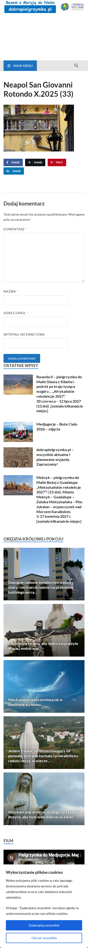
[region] (44, 906)
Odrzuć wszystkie (44, 938)
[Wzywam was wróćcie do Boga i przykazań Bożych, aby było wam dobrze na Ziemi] (44, 798)
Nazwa (11, 291)
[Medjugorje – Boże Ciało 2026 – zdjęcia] (18, 424)
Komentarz (15, 229)
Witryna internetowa (24, 334)
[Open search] (76, 65)
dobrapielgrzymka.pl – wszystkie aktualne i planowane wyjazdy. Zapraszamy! (55, 456)
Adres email (16, 313)
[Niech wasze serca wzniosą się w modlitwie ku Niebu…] (44, 686)
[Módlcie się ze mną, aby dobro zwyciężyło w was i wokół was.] (44, 630)
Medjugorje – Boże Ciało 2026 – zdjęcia (56, 426)
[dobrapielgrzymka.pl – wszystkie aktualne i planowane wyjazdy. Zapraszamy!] (18, 450)
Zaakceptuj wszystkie (44, 925)
